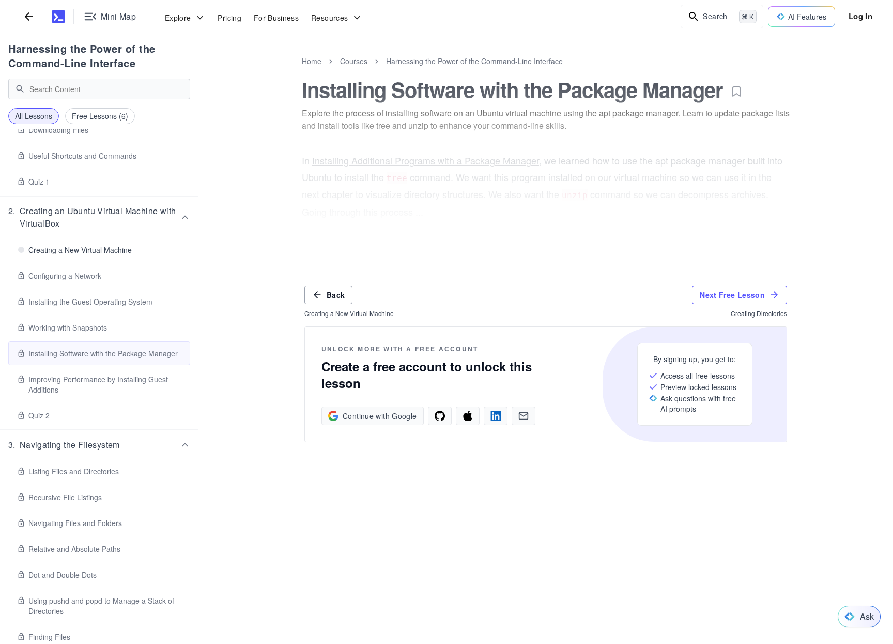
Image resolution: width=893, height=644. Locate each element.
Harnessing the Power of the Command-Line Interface (82, 55)
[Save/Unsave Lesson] (736, 91)
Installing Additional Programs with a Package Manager (425, 160)
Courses (353, 61)
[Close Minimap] (198, 72)
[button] (99, 217)
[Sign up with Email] (523, 416)
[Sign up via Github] (440, 416)
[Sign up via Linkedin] (495, 416)
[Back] (29, 16)
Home (311, 61)
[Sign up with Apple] (468, 416)
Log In (860, 16)
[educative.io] (58, 16)
